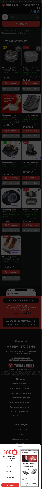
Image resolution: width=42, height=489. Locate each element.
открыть (10, 485)
